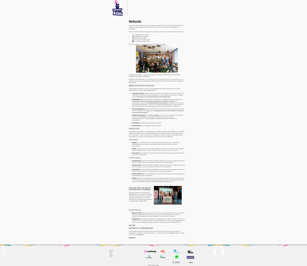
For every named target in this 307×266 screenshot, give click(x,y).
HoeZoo (134, 148)
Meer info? (143, 201)
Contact (111, 251)
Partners (111, 254)
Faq (110, 253)
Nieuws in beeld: (137, 213)
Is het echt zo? (136, 153)
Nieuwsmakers (136, 161)
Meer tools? (132, 225)
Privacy (111, 256)
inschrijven (140, 234)
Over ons (111, 250)
